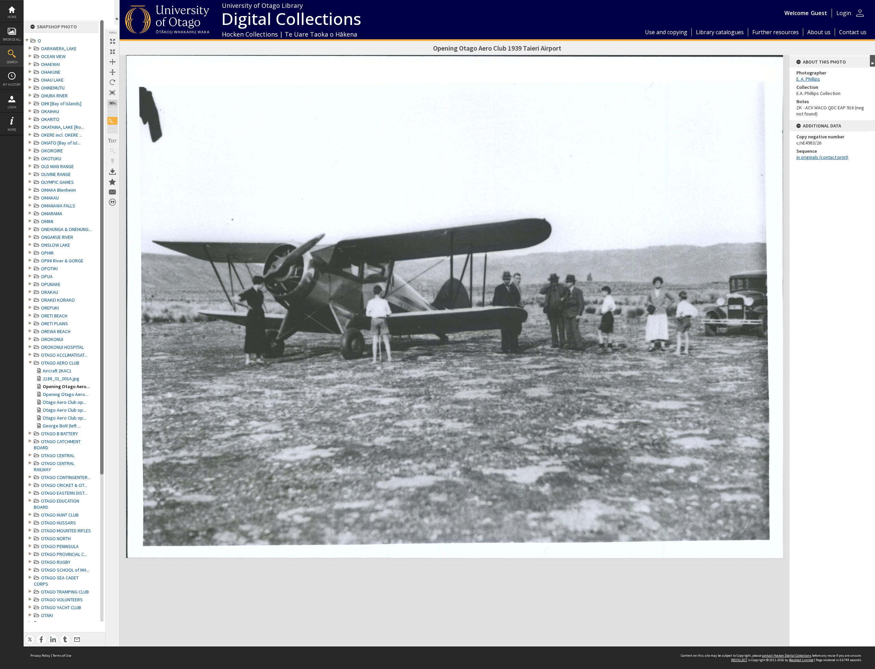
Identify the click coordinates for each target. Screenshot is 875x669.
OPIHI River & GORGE (62, 261)
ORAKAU (49, 292)
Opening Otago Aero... (66, 386)
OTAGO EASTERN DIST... (64, 493)
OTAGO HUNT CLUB (60, 515)
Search (12, 62)
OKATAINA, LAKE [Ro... (62, 127)
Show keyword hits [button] (112, 151)
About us (819, 32)
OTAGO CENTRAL (58, 455)
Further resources (775, 32)
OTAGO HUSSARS (58, 523)
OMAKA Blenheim (58, 190)
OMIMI (47, 221)
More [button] (12, 129)
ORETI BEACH (54, 316)
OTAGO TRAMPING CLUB (65, 592)
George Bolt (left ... (62, 426)
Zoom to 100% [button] (112, 92)
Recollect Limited (801, 660)
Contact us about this (112, 192)
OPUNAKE (50, 284)
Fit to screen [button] (112, 51)
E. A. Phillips (808, 79)
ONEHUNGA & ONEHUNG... (66, 229)
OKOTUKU (51, 158)
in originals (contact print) (822, 157)
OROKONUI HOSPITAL (62, 347)
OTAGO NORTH (56, 538)
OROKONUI (52, 339)
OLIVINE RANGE (56, 174)
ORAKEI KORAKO (58, 300)
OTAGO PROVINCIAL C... (64, 554)
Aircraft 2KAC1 (57, 371)
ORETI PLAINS (54, 323)
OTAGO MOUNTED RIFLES (66, 531)
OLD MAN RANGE (57, 166)
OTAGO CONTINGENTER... (66, 477)
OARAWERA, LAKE (59, 48)
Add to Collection (112, 182)
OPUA (47, 276)
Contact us (852, 32)
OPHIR (47, 253)
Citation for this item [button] (112, 202)
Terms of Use (62, 655)
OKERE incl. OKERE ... (61, 135)
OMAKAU (50, 198)
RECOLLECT (739, 660)
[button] (112, 121)
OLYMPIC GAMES (57, 182)
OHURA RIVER (54, 96)
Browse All (12, 39)
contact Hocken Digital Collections (786, 655)
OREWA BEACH (55, 331)
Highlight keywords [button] (112, 161)
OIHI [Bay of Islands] (61, 103)
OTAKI (47, 615)
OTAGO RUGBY (55, 562)
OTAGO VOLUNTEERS (62, 600)
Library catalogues (720, 32)
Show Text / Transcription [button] (112, 141)
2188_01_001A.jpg (61, 379)
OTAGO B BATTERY (59, 434)
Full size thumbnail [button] (112, 41)
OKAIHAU (50, 111)
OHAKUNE (50, 72)
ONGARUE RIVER (57, 237)
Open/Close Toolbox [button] (116, 12)
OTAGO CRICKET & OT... (64, 485)
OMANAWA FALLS (58, 206)
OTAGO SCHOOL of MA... (65, 570)
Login (12, 107)
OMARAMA (51, 213)
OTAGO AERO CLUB (60, 363)
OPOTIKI (49, 268)
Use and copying (666, 32)
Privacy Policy (40, 655)
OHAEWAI (50, 64)
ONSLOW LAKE (55, 245)
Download (112, 171)
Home (12, 17)
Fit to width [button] (112, 62)
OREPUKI (50, 308)
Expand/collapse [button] (872, 61)
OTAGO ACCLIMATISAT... (64, 355)
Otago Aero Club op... (64, 402)
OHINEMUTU (53, 88)
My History (12, 84)
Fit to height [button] (112, 72)
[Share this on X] (30, 635)
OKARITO (50, 119)
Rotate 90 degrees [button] (112, 82)
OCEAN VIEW (53, 56)
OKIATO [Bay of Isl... (60, 143)
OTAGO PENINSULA (60, 546)
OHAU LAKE (52, 80)
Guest (819, 13)
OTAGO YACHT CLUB (61, 607)
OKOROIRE (52, 151)
